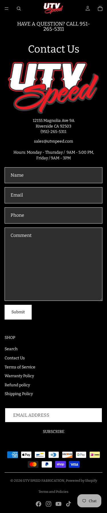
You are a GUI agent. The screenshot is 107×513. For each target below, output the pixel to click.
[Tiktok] (68, 504)
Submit (18, 312)
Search (11, 349)
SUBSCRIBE (53, 431)
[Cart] (100, 8)
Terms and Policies (53, 492)
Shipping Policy (19, 393)
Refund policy (17, 385)
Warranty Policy (19, 376)
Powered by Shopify (81, 481)
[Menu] (6, 8)
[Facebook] (38, 504)
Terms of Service (20, 367)
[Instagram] (48, 504)
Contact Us (15, 358)
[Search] (19, 8)
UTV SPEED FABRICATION (43, 481)
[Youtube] (58, 504)
